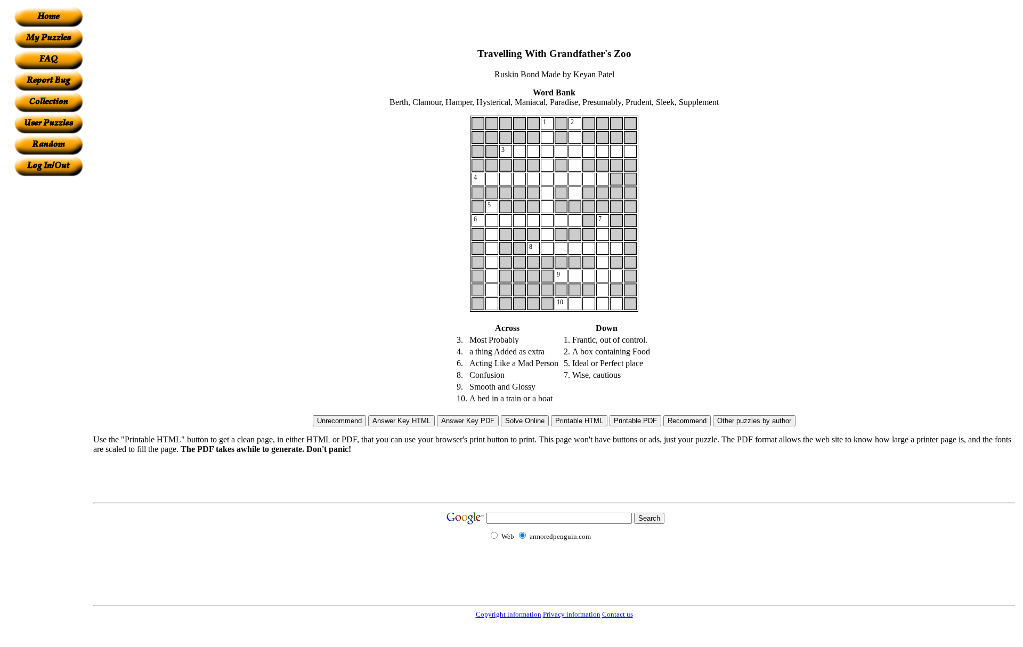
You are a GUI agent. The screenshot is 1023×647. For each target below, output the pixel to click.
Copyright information (508, 614)
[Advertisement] (48, 336)
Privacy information (571, 614)
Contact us (617, 614)
